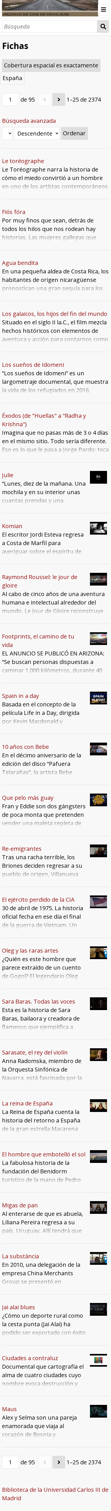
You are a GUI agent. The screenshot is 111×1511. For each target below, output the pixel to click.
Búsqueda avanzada (29, 121)
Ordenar (74, 133)
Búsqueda (103, 26)
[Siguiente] (58, 99)
